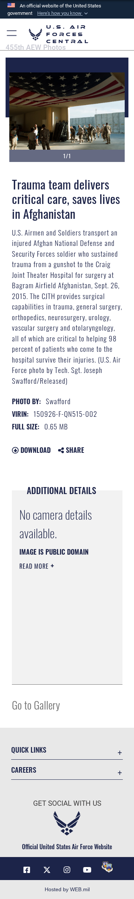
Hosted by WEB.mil (67, 889)
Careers (23, 769)
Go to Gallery (36, 705)
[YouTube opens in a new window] (87, 870)
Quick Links (28, 749)
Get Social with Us (67, 803)
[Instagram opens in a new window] (67, 870)
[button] (63, 13)
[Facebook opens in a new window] (26, 870)
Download (35, 450)
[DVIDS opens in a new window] (107, 867)
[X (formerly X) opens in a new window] (46, 870)
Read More (35, 566)
